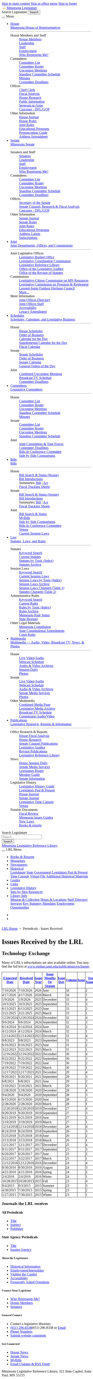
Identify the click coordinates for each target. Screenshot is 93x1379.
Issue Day (61, 980)
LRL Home (10, 928)
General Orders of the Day (37, 366)
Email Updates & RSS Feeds (30, 1364)
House (14, 24)
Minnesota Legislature (22, 8)
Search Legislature (14, 12)
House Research (30, 97)
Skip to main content (16, 3)
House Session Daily (33, 763)
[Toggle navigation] (3, 17)
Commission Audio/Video (37, 716)
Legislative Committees (26, 389)
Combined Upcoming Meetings (40, 374)
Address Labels (29, 234)
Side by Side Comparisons (37, 455)
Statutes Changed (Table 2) (37, 592)
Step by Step (19, 892)
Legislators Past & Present (37, 790)
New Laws (26, 821)
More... (24, 292)
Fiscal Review (28, 813)
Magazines (17, 861)
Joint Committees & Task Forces (41, 444)
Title (13, 1221)
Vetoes (23, 529)
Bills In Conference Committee (40, 452)
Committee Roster (31, 66)
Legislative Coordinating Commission (45, 261)
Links (14, 884)
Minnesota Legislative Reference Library (30, 845)
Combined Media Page (34, 704)
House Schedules (31, 331)
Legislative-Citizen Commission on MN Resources (53, 280)
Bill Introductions (31, 479)
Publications (18, 720)
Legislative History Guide (36, 786)
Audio (39, 658)
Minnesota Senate (22, 144)
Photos (23, 673)
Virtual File (37, 876)
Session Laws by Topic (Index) (40, 580)
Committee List (29, 62)
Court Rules (27, 634)
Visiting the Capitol (23, 1274)
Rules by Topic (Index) (35, 607)
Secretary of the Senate (34, 203)
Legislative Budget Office (36, 257)
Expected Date (10, 980)
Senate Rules (28, 222)
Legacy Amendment (33, 311)
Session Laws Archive (34, 584)
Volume (71, 980)
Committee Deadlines (33, 82)
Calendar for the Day (33, 339)
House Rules (28, 121)
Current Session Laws (34, 533)
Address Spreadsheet (33, 136)
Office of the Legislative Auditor (41, 269)
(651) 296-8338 (21, 1327)
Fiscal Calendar (29, 346)
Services (16, 903)
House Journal (29, 117)
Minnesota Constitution (35, 627)
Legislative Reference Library (39, 265)
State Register (28, 619)
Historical (17, 868)
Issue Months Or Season (50, 980)
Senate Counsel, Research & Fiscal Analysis (49, 206)
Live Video (26, 658)
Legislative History (23, 888)
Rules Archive (28, 611)
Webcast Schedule (31, 662)
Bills (13, 459)
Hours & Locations (53, 899)
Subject (15, 1225)
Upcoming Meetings (33, 70)
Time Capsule (19, 876)
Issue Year (38, 980)
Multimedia (18, 638)
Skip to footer (67, 3)
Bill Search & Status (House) (39, 475)
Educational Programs (34, 129)
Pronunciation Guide (33, 132)
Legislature (18, 872)
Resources (36, 892)
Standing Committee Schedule (39, 74)
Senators (25, 156)
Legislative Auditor (32, 747)
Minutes (24, 78)
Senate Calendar (30, 362)
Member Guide (29, 775)
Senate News (19, 1356)
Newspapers (18, 864)
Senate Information (32, 778)
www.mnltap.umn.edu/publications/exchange (58, 966)
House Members (30, 39)
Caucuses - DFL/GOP (34, 109)
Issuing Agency (21, 1249)
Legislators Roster (31, 771)
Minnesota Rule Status (34, 615)
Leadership (26, 43)
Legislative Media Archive (37, 708)
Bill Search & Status (33, 514)
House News (19, 1352)
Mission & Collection (25, 899)
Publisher (16, 1228)
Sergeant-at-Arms (31, 105)
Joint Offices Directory (34, 300)
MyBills (24, 518)
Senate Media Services (34, 693)
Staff (22, 47)
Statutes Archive (30, 564)
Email (62, 1327)
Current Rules (28, 603)
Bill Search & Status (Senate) (39, 494)
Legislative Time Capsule (36, 802)
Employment (28, 51)
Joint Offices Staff (31, 304)
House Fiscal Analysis (34, 736)
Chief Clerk (27, 90)
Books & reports (30, 825)
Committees (18, 385)
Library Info (18, 896)
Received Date (26, 980)
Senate (14, 140)
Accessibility (28, 308)
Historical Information (25, 1266)
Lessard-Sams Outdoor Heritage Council (47, 288)
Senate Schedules (31, 354)
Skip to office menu (44, 3)
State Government (38, 872)
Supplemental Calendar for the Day (43, 343)
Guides (15, 880)
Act (45, 483)
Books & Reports (22, 857)
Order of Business (31, 335)
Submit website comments (28, 1335)
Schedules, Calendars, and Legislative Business (42, 319)
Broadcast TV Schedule (35, 378)
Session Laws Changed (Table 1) (41, 588)
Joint (13, 241)
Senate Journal (29, 218)
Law (13, 537)
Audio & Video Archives (36, 666)
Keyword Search (30, 553)
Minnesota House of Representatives (35, 27)
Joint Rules (26, 125)
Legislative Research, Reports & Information (40, 724)
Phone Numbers (21, 1331)
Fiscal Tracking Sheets (34, 487)
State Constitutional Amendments (41, 631)
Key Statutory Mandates (39, 903)
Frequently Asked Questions (29, 1282)
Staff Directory (77, 899)
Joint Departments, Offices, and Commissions (41, 245)
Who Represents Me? (33, 55)
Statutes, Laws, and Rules (28, 541)
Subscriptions (28, 238)
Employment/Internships (27, 1270)
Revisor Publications (33, 751)
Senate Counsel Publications (38, 743)
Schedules (17, 315)
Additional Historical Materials (67, 876)
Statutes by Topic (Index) (36, 560)
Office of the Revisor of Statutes (41, 273)
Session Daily (28, 669)
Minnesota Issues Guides (36, 817)
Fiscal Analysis (29, 94)
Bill (38, 483)
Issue (81, 980)
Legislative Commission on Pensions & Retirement (53, 284)
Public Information (32, 101)
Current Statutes (30, 557)
